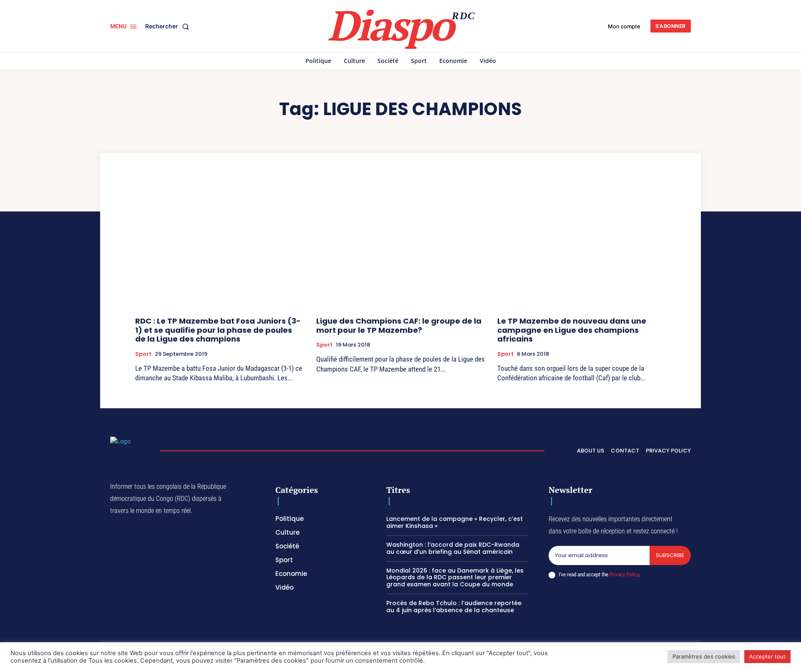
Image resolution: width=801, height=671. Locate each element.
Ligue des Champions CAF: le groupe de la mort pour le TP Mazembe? (398, 325)
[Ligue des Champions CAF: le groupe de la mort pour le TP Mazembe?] (400, 247)
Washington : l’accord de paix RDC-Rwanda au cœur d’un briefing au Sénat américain (452, 548)
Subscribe (670, 555)
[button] (168, 26)
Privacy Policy (624, 574)
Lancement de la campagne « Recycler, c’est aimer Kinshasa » (454, 522)
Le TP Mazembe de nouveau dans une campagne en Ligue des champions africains (571, 330)
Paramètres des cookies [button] (704, 656)
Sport (143, 354)
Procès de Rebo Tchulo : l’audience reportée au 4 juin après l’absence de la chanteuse (453, 606)
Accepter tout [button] (767, 656)
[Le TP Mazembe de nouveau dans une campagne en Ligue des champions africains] (581, 247)
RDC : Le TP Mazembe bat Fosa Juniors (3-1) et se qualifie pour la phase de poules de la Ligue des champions (218, 330)
